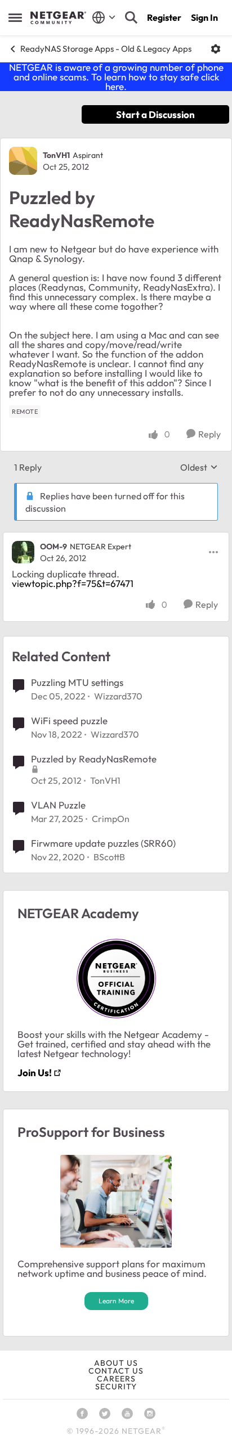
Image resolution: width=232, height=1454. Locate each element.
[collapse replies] (116, 537)
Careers (116, 1379)
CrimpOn (111, 818)
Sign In (204, 17)
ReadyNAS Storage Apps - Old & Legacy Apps (105, 48)
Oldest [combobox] (199, 467)
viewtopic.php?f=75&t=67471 (72, 583)
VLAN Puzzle (58, 805)
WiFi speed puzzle (69, 720)
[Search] (131, 17)
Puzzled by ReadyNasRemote (94, 759)
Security (116, 1386)
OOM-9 (53, 546)
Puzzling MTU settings (77, 682)
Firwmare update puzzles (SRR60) (103, 843)
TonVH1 (56, 155)
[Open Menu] (216, 49)
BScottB (109, 856)
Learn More (116, 1301)
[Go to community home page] (58, 18)
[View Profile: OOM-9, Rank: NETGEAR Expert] (23, 552)
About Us (116, 1363)
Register (164, 17)
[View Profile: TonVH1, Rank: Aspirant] (23, 161)
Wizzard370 (118, 696)
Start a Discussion (155, 114)
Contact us (116, 1371)
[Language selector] (104, 17)
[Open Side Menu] (15, 17)
